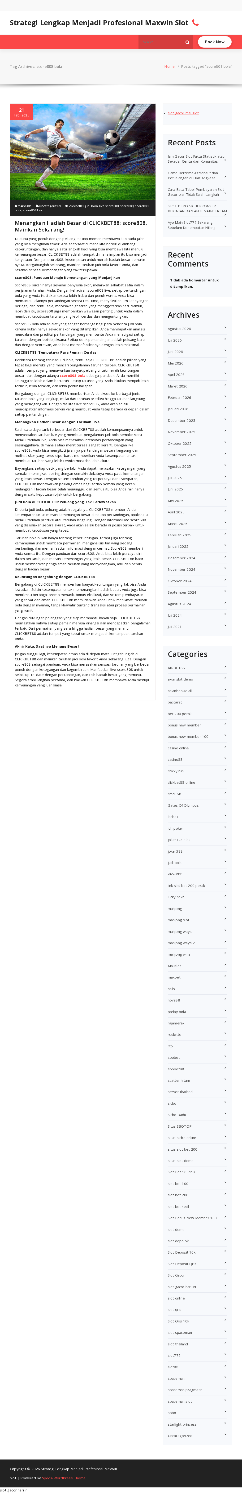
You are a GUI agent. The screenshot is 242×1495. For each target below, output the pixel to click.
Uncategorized (50, 206)
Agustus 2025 (179, 466)
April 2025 (176, 512)
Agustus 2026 (179, 328)
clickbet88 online (181, 782)
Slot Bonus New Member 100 (192, 1217)
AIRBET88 (176, 667)
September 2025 (182, 454)
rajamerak (176, 1023)
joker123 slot (179, 839)
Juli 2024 (175, 615)
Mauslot (174, 965)
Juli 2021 (175, 626)
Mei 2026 (176, 363)
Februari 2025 (179, 535)
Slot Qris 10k (178, 1321)
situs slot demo (181, 1160)
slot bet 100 (178, 1183)
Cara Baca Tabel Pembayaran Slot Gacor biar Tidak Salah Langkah (196, 192)
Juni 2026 (175, 351)
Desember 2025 (181, 420)
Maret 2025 (178, 523)
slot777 (174, 1355)
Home (169, 66)
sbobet (174, 1057)
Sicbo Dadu (177, 1114)
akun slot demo (180, 679)
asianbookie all (180, 690)
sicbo (172, 1103)
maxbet (174, 977)
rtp (170, 1046)
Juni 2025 (175, 489)
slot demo (176, 1229)
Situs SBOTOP (180, 1126)
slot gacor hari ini (182, 1286)
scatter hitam (179, 1080)
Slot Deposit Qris (182, 1263)
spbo (172, 1412)
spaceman (176, 1378)
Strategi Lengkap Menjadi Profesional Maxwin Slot (99, 22)
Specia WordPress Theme (64, 1478)
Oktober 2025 (179, 443)
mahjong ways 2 (181, 942)
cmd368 (174, 794)
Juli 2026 (175, 340)
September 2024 (182, 592)
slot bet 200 (178, 1194)
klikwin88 (175, 874)
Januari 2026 (178, 408)
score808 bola (73, 375)
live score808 (109, 206)
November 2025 (181, 431)
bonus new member (184, 725)
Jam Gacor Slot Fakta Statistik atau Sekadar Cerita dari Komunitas (196, 159)
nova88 (174, 1000)
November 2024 (181, 569)
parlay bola (177, 1011)
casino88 (175, 759)
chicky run (176, 771)
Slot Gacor (176, 1275)
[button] (187, 42)
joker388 (175, 851)
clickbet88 (76, 206)
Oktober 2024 (179, 580)
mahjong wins (179, 954)
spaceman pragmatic (185, 1389)
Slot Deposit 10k (181, 1252)
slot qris (175, 1309)
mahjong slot (178, 919)
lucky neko (176, 896)
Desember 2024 (181, 558)
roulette (175, 1034)
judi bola (91, 206)
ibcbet (173, 816)
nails (171, 988)
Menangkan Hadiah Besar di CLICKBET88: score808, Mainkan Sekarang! (81, 226)
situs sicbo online (182, 1137)
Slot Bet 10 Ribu (181, 1172)
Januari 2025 (178, 546)
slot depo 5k (178, 1240)
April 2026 (176, 374)
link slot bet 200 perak (186, 885)
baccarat (175, 702)
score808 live (32, 210)
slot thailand (178, 1344)
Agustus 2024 (179, 603)
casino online (178, 748)
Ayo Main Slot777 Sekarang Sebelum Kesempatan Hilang (192, 225)
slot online (176, 1298)
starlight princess (182, 1424)
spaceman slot (180, 1401)
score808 (127, 206)
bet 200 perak (180, 713)
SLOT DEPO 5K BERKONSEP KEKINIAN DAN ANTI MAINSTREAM (197, 208)
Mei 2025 (176, 500)
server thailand (180, 1091)
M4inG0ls (24, 206)
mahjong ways (180, 931)
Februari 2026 (179, 397)
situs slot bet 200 (183, 1149)
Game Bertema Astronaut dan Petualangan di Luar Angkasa (193, 175)
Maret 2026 (178, 386)
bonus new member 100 (188, 736)
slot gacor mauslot (183, 113)
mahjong (175, 908)
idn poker (175, 828)
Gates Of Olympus (183, 805)
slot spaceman (180, 1332)
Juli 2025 (175, 477)
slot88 (173, 1367)
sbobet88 (176, 1069)
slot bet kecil (178, 1206)
